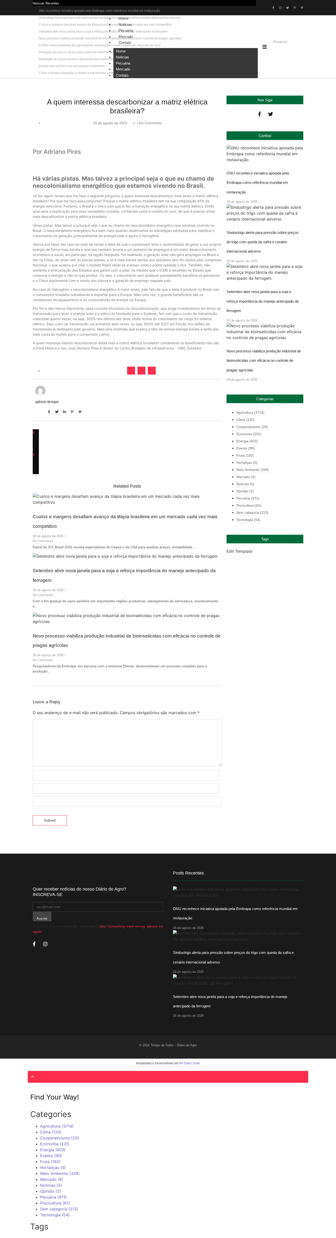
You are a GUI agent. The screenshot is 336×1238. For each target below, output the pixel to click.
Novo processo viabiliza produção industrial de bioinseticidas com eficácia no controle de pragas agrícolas (264, 360)
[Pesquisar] (277, 50)
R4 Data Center (189, 1063)
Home (121, 51)
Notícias (122, 57)
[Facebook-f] (259, 114)
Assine (42, 918)
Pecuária (123, 63)
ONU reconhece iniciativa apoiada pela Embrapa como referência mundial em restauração (99, 11)
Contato (125, 42)
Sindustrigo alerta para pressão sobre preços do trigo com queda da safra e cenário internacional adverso (263, 242)
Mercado (123, 69)
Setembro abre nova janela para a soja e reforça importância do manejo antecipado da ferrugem (263, 301)
